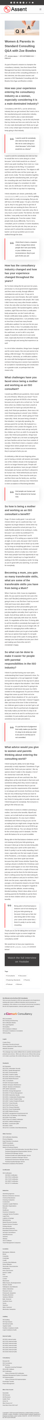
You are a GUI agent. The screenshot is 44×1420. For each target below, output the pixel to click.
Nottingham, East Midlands (10, 1287)
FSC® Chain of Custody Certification (13, 1119)
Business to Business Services (11, 1196)
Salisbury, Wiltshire (8, 1297)
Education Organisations (9, 1206)
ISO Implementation (8, 1377)
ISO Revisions (7, 1397)
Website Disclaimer (8, 1048)
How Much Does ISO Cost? (10, 1405)
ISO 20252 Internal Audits (10, 1351)
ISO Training (6, 1365)
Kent (4, 1274)
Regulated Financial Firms (10, 1230)
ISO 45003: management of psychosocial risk (15, 1113)
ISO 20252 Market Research (10, 1078)
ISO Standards (7, 1066)
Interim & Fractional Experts (10, 1147)
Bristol (4, 1254)
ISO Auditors (6, 1027)
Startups (5, 1238)
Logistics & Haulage (8, 1218)
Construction (6, 1202)
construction (23, 196)
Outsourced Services (8, 1145)
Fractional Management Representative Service (18, 1151)
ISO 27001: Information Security (11, 1068)
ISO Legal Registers (8, 1025)
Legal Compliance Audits (10, 1330)
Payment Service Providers (10, 1224)
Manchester (6, 1280)
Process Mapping (7, 1139)
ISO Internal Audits (8, 1324)
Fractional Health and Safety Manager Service (18, 1155)
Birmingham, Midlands (9, 1252)
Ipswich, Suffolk (7, 1272)
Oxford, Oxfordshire (8, 1289)
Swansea (5, 1305)
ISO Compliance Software (10, 1029)
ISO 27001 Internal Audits (10, 1341)
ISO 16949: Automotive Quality (11, 1095)
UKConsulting (6, 1033)
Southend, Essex (7, 1301)
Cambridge (6, 1258)
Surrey (4, 1303)
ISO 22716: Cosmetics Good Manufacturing (15, 1127)
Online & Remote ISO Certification (14, 1373)
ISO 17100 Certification (11, 1179)
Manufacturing (7, 1220)
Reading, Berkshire (8, 1295)
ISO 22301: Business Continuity (11, 1076)
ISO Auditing (6, 1319)
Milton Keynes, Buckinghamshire (12, 1283)
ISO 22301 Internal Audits (10, 1349)
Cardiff (4, 1260)
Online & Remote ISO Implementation (15, 1379)
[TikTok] (26, 2)
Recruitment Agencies (9, 1228)
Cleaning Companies (9, 1200)
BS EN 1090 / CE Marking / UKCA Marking (14, 1115)
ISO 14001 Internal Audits (10, 1347)
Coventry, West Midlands (9, 1262)
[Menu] (40, 9)
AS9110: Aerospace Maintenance (12, 1085)
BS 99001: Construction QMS (11, 1123)
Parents (27, 980)
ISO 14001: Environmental (10, 1072)
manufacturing (10, 196)
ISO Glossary (6, 1395)
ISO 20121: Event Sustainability (11, 1109)
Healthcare (6, 1210)
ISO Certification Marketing (10, 1137)
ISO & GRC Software (8, 1369)
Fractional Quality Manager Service (15, 1161)
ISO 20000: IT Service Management (12, 1093)
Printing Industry (7, 1226)
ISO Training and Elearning (10, 1020)
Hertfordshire (6, 1268)
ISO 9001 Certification (11, 1175)
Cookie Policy (6, 1042)
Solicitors (5, 1236)
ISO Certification (7, 1173)
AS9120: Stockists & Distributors (11, 1087)
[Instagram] (20, 2)
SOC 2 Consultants (8, 1080)
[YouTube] (23, 2)
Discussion (22, 976)
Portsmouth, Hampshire (9, 1293)
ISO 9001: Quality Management (11, 1070)
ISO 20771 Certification (11, 1183)
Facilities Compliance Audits (10, 1328)
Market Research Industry (10, 1222)
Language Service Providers (11, 1214)
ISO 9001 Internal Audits (9, 1339)
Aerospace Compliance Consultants (13, 1031)
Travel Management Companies (12, 1242)
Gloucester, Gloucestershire (10, 1266)
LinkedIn (18, 947)
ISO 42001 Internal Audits (10, 1343)
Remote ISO (6, 1361)
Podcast (8, 58)
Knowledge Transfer (8, 1381)
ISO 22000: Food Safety (9, 1117)
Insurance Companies (9, 1212)
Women (19, 984)
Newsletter (6, 1393)
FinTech (5, 1208)
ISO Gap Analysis (7, 1322)
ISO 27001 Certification (11, 1177)
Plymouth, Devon (7, 1291)
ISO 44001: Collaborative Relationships (14, 1097)
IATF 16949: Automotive (9, 1089)
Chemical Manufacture (9, 1198)
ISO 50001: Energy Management (12, 1091)
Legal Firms (6, 1216)
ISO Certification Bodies (9, 1022)
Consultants (10, 976)
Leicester (5, 1276)
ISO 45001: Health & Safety (10, 1074)
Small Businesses (8, 1234)
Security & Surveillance (9, 1232)
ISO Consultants (7, 1018)
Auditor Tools (6, 1399)
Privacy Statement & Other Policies (12, 1046)
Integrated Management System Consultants (15, 1375)
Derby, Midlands (7, 1264)
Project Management (8, 1383)
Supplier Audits (7, 1326)
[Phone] (11, 2)
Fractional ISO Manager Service (14, 1153)
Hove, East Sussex (8, 1270)
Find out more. (36, 1056)
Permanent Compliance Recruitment (13, 1163)
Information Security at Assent (11, 1044)
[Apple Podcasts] (29, 2)
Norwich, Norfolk (7, 1285)
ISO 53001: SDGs (7, 1125)
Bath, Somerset (7, 1299)
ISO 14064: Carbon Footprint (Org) (12, 1099)
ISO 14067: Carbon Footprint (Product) (13, 1101)
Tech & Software (7, 1240)
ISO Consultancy (7, 1363)
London (5, 1278)
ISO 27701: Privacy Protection (11, 1107)
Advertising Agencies (8, 1193)
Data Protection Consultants (10, 1141)
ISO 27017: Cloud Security (10, 1103)
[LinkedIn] (14, 2)
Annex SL (5, 1401)
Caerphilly (5, 1256)
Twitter (24, 947)
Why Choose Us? (7, 1403)
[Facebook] (17, 2)
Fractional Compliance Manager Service (16, 1157)
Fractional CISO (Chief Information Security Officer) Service (21, 1149)
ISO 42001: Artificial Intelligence (11, 1121)
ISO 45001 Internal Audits (10, 1345)
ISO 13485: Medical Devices (10, 1111)
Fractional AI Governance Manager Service (17, 1159)
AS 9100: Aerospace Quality (10, 1082)
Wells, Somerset (7, 1307)
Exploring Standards (13, 980)
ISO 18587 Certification (11, 1181)
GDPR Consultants (8, 1143)
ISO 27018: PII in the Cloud (10, 1105)
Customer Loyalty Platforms (10, 1204)
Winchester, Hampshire (9, 1309)
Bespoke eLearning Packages (13, 1367)
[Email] (32, 2)
